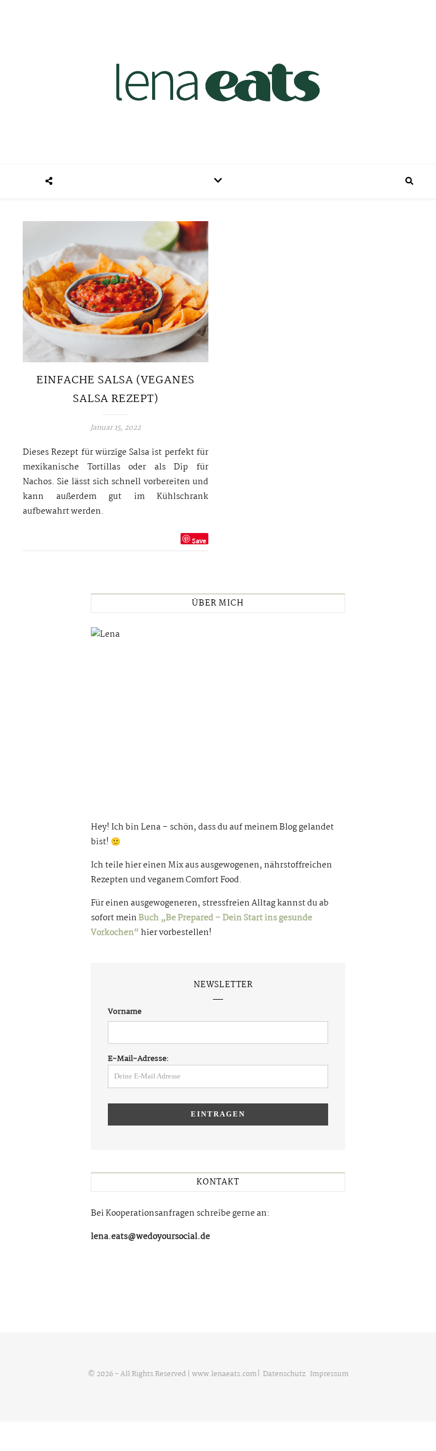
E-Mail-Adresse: (138, 1058)
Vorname (124, 1011)
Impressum (329, 1374)
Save (199, 540)
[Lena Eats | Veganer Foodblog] (218, 82)
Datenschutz (284, 1374)
